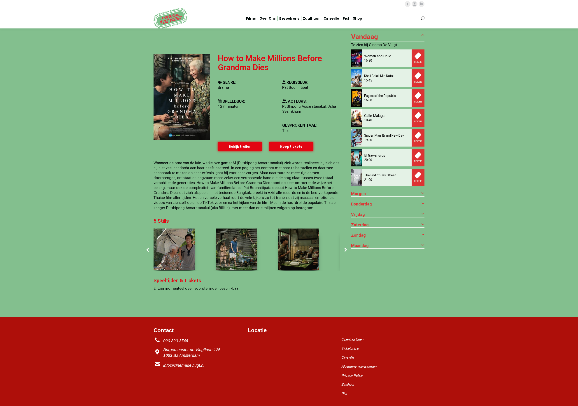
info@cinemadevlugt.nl (183, 365)
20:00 (368, 160)
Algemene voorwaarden (359, 366)
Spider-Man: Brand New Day (384, 135)
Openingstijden (353, 339)
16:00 (368, 100)
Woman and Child (377, 56)
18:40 (368, 120)
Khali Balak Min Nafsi (379, 76)
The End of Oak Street (380, 175)
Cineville (348, 357)
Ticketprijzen (351, 348)
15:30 (368, 60)
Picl (344, 393)
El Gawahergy (374, 155)
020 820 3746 (175, 340)
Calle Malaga (374, 116)
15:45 (368, 80)
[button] (148, 250)
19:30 (368, 140)
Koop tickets (291, 146)
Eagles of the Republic (380, 96)
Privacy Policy (352, 375)
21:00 (368, 180)
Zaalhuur (348, 384)
